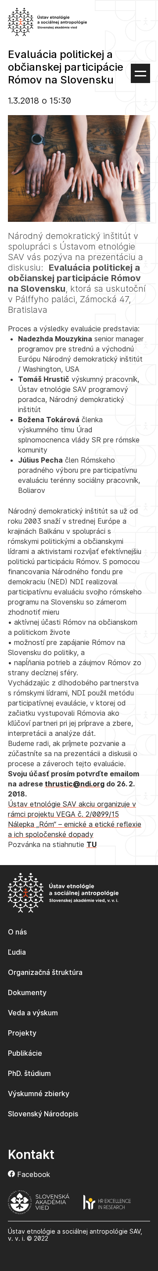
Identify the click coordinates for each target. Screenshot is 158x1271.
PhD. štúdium (29, 1073)
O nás (17, 931)
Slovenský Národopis (43, 1113)
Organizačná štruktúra (45, 972)
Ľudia (17, 952)
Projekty (22, 1032)
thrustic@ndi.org (74, 783)
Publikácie (25, 1053)
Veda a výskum (33, 1012)
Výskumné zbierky (38, 1093)
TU (91, 844)
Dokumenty (27, 992)
